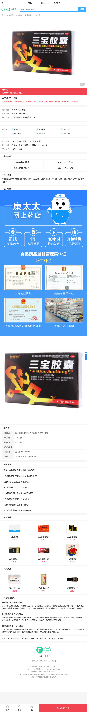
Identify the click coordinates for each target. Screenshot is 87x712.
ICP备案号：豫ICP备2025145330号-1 (43, 666)
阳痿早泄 (28, 15)
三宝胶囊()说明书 (27, 638)
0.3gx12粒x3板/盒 (21, 162)
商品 (30, 3)
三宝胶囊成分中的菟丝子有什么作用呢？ (20, 476)
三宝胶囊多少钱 (13, 638)
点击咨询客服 (63, 708)
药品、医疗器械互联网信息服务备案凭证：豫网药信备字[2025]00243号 (43, 674)
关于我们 (34, 661)
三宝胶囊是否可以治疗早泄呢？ (16, 505)
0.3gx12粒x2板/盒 (21, 168)
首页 (3, 15)
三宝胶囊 (37, 15)
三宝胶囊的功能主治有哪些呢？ (16, 482)
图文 (43, 3)
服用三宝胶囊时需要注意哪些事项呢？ (19, 470)
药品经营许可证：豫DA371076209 (43, 672)
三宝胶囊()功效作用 (56, 638)
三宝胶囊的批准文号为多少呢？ (16, 499)
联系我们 (52, 661)
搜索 (82, 9)
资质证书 (43, 661)
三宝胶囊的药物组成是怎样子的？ (17, 510)
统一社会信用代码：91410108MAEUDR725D (43, 669)
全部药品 (10, 15)
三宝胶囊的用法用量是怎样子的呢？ (18, 493)
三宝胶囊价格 (41, 638)
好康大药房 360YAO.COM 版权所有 (43, 677)
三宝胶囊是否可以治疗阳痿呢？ (16, 488)
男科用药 (19, 15)
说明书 (57, 3)
